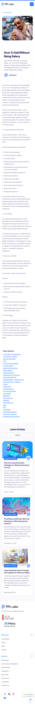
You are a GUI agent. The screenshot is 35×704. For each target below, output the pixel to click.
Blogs (3, 646)
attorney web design (9, 359)
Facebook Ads (5, 667)
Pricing (3, 642)
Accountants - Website (10, 356)
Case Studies (5, 639)
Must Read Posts (8, 403)
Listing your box (8, 398)
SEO (4, 407)
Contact (3, 649)
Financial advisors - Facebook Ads (13, 380)
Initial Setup (6, 396)
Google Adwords (8, 389)
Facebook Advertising (9, 377)
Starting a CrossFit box (10, 414)
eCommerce (5, 678)
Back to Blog (6, 12)
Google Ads (5, 671)
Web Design (5, 660)
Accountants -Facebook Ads (12, 354)
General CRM (7, 386)
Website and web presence (11, 416)
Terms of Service (27, 696)
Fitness (5, 384)
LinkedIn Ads (5, 685)
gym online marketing (9, 391)
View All (17, 435)
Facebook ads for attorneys (11, 375)
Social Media (6, 410)
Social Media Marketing (10, 412)
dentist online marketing (10, 368)
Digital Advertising (8, 373)
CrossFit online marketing (10, 363)
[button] (32, 4)
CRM (4, 361)
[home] (7, 4)
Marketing (6, 400)
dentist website (7, 370)
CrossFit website (8, 366)
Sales (4, 405)
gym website (7, 393)
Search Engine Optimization (9, 664)
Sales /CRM (4, 674)
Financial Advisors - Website (11, 382)
